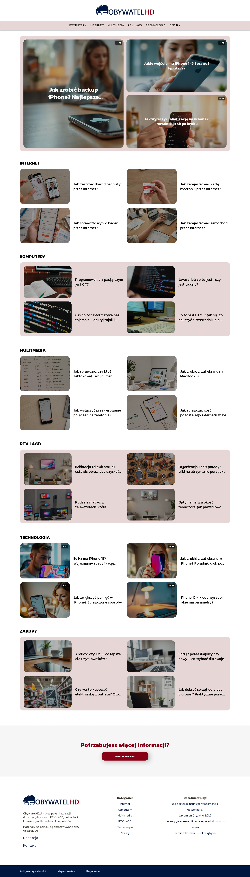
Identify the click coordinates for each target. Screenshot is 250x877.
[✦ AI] (95, 146)
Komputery (77, 25)
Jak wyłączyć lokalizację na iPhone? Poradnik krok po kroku (176, 121)
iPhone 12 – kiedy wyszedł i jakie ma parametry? (202, 600)
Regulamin (93, 871)
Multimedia (116, 25)
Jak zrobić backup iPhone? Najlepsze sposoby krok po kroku (73, 93)
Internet (97, 25)
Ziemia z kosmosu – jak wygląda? (195, 833)
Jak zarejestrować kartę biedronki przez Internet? (200, 186)
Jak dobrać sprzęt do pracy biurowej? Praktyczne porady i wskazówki (201, 692)
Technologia (156, 25)
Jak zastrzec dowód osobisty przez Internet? (97, 186)
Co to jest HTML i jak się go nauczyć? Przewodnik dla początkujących (200, 317)
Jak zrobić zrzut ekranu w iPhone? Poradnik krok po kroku (201, 561)
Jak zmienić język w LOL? (195, 815)
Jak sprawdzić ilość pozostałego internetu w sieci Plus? (204, 412)
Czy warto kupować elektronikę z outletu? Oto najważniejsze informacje (97, 692)
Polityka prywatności (33, 871)
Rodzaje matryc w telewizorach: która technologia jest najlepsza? (97, 504)
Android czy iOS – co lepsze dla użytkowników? (98, 656)
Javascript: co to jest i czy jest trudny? (199, 282)
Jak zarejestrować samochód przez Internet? (203, 225)
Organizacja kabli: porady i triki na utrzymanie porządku (201, 469)
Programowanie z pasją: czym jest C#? (99, 282)
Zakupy (175, 25)
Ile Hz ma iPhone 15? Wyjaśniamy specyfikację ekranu (93, 561)
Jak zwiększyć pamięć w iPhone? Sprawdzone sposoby (97, 600)
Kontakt (29, 845)
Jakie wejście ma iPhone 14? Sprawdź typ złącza (176, 66)
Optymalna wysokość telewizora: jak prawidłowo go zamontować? (199, 504)
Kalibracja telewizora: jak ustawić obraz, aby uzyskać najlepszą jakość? (97, 469)
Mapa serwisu (66, 871)
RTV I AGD (135, 25)
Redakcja (30, 837)
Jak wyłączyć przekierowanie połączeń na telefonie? (97, 412)
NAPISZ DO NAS (125, 756)
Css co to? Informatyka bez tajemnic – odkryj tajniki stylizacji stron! (97, 317)
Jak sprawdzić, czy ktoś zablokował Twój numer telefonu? (92, 373)
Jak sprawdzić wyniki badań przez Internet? (95, 225)
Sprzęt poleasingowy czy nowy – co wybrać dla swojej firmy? (201, 656)
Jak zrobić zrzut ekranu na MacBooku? (201, 373)
